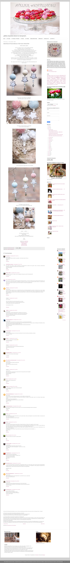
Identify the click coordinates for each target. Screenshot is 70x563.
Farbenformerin (8, 489)
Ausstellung (52, 75)
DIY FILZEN (8, 38)
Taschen (64, 82)
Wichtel (48, 84)
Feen (55, 76)
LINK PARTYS (52, 38)
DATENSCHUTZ (46, 38)
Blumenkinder (62, 75)
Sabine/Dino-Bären (9, 352)
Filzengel (60, 76)
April (49, 146)
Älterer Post (42, 523)
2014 (49, 154)
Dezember (50, 129)
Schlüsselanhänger (49, 82)
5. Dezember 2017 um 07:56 (15, 272)
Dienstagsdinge (24, 243)
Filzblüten (57, 76)
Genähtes (48, 78)
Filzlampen (64, 76)
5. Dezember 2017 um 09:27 (13, 298)
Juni (49, 143)
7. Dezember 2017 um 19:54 (18, 473)
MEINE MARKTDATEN (33, 38)
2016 (49, 151)
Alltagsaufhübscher (61, 264)
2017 (49, 128)
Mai (49, 145)
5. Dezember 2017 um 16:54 (16, 352)
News (59, 80)
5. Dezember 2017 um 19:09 (13, 386)
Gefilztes (9, 249)
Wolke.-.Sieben (8, 272)
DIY (65, 75)
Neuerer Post (6, 523)
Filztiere (52, 77)
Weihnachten (12, 249)
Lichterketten (61, 79)
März (49, 147)
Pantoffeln (64, 80)
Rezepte (61, 81)
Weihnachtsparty (24, 244)
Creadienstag (26, 241)
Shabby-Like (58, 82)
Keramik (53, 79)
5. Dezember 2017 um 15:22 (13, 338)
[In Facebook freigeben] (19, 248)
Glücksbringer (63, 78)
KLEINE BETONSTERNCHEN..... (53, 133)
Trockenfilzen (51, 83)
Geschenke (54, 78)
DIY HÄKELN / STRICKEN (15, 38)
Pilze (52, 81)
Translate (54, 105)
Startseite (24, 523)
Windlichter (51, 84)
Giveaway (58, 78)
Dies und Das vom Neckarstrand (11, 360)
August (50, 141)
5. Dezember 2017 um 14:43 (15, 330)
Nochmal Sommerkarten (64, 299)
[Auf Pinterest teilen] (20, 248)
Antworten (7, 261)
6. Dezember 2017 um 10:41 (12, 435)
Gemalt (64, 77)
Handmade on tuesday (24, 242)
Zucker (54, 84)
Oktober (50, 138)
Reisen (58, 81)
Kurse (58, 79)
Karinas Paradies (8, 443)
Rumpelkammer (60, 277)
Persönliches (49, 81)
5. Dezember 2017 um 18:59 (13, 369)
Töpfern (55, 83)
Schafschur (64, 81)
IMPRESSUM (40, 38)
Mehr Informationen (60, 561)
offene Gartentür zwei (64, 279)
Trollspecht (60, 283)
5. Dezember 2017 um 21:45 (12, 413)
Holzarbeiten (48, 79)
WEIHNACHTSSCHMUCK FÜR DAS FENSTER (56, 134)
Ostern (61, 80)
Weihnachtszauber (24, 245)
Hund (51, 79)
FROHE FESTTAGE (55, 231)
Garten (55, 77)
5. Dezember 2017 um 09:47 (13, 310)
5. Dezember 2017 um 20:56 (17, 406)
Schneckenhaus (8, 330)
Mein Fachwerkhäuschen (10, 473)
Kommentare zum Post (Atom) (11, 525)
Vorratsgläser (59, 83)
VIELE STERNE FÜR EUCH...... (53, 130)
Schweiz (54, 82)
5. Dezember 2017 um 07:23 (17, 264)
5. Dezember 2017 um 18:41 (21, 360)
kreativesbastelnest (9, 406)
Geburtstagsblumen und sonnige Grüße (64, 260)
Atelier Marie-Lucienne (9, 264)
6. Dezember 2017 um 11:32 (16, 443)
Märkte (48, 80)
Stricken (62, 82)
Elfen (50, 76)
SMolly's (7, 338)
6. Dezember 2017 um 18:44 (16, 463)
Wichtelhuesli (50, 70)
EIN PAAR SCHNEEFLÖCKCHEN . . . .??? (58, 189)
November (50, 137)
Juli (49, 142)
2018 (49, 127)
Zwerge (56, 84)
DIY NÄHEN (27, 38)
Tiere (48, 83)
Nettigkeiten (56, 80)
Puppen (55, 81)
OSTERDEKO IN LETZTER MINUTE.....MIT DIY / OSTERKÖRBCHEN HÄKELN (58, 210)
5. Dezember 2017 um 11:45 (17, 319)
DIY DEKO (22, 38)
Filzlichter (48, 77)
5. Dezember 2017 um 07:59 (11, 279)
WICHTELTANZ (54, 220)
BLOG (4, 38)
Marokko (64, 79)
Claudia (7, 310)
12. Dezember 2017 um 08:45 (15, 489)
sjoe (6, 435)
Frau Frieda (60, 270)
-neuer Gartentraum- (61, 303)
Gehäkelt (61, 77)
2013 (49, 155)
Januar (50, 150)
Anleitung (48, 75)
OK (64, 561)
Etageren (52, 76)
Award (55, 75)
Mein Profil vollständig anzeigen (52, 71)
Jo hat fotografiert (64, 285)
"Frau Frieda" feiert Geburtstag (64, 273)
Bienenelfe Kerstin (9, 463)
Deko (6, 249)
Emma (7, 413)
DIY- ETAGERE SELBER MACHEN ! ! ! (58, 215)
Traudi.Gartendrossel (9, 319)
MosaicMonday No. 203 (64, 253)
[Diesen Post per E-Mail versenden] (16, 248)
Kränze (56, 79)
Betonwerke (57, 75)
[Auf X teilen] (18, 248)
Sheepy (7, 386)
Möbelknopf (52, 80)
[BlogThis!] (17, 248)
